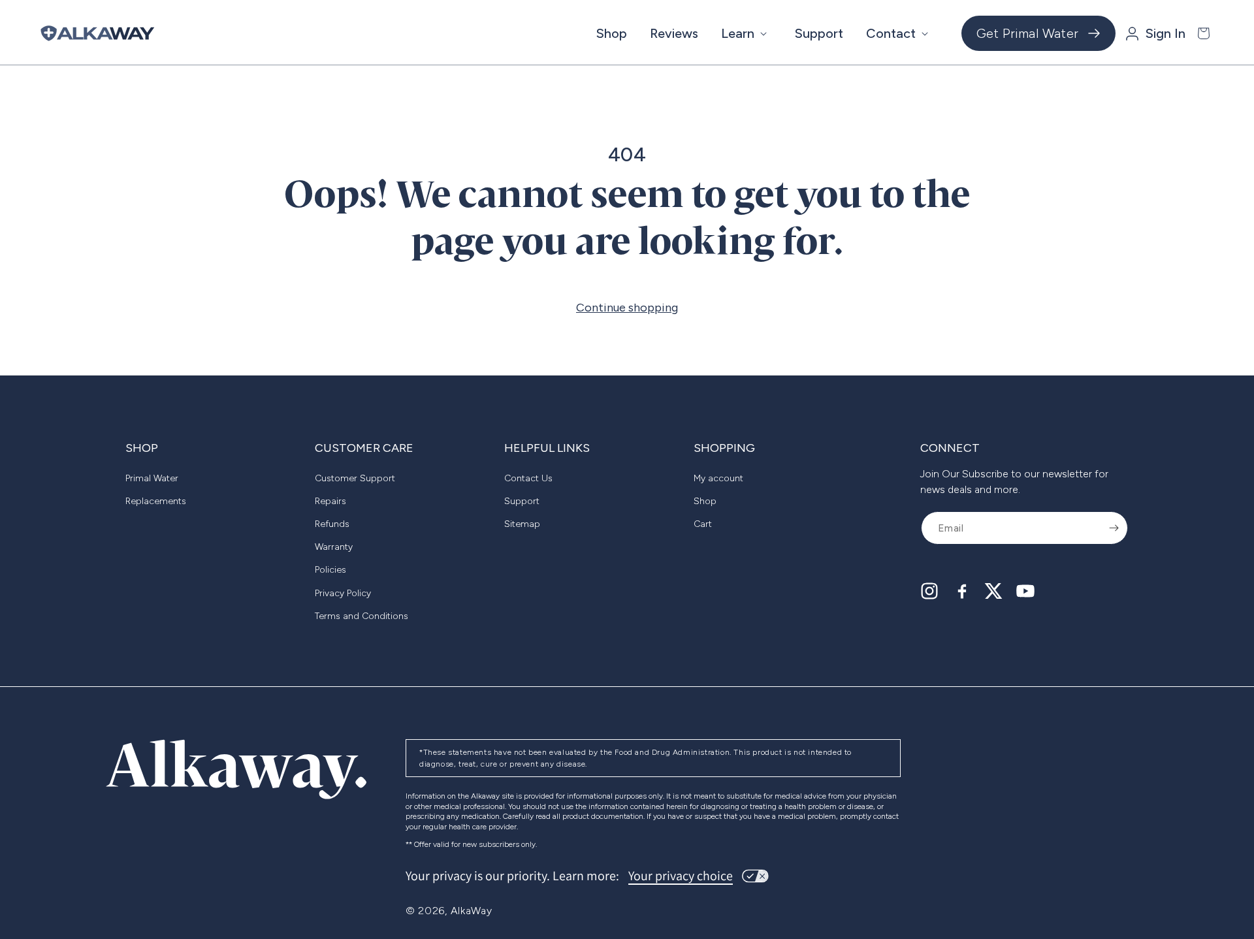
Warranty (334, 546)
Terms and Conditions (361, 616)
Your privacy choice (680, 875)
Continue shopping (627, 307)
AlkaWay (471, 910)
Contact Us (528, 478)
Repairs (330, 501)
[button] (746, 33)
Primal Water (151, 478)
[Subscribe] (1113, 528)
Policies (330, 569)
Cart (703, 524)
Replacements (155, 501)
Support (521, 501)
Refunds (332, 524)
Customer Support (355, 478)
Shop (705, 501)
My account (718, 478)
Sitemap (522, 524)
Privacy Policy (343, 593)
